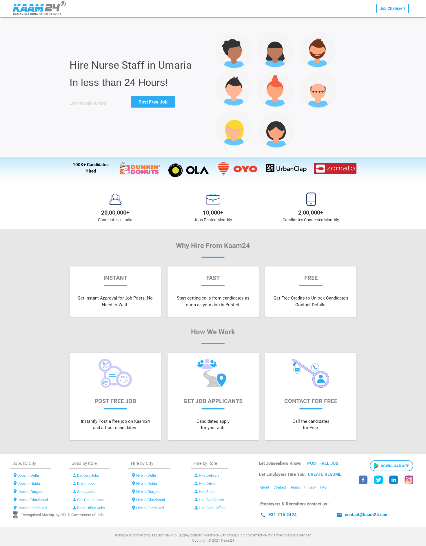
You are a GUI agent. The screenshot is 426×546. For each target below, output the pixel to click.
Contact (280, 487)
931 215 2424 (278, 514)
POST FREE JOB (322, 463)
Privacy (310, 487)
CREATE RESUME (324, 474)
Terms (295, 487)
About (264, 487)
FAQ (323, 487)
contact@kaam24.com (363, 514)
